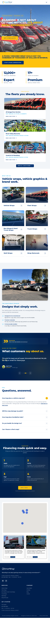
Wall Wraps (4, 595)
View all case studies (24, 165)
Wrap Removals (5, 597)
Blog (28, 592)
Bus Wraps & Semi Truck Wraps (8, 592)
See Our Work (26, 38)
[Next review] (30, 373)
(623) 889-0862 (5, 606)
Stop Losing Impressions (12, 62)
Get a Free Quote (10, 38)
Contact (28, 593)
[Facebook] (3, 581)
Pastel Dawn (45, 615)
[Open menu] (46, 2)
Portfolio (28, 590)
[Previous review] (19, 373)
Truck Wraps (4, 593)
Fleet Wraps (4, 590)
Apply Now (24, 487)
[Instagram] (6, 581)
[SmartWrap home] (7, 2)
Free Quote (4, 604)
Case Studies (29, 588)
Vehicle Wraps (4, 588)
